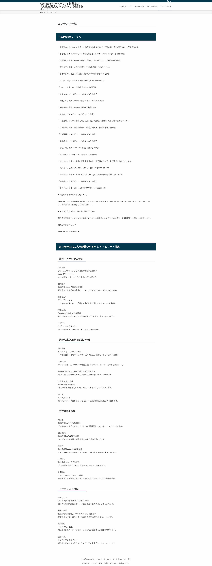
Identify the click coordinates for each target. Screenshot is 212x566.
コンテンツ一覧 (124, 559)
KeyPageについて (88, 559)
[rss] (168, 1)
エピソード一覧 (112, 559)
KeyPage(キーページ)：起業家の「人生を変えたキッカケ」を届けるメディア (61, 6)
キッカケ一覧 (100, 559)
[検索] (170, 1)
